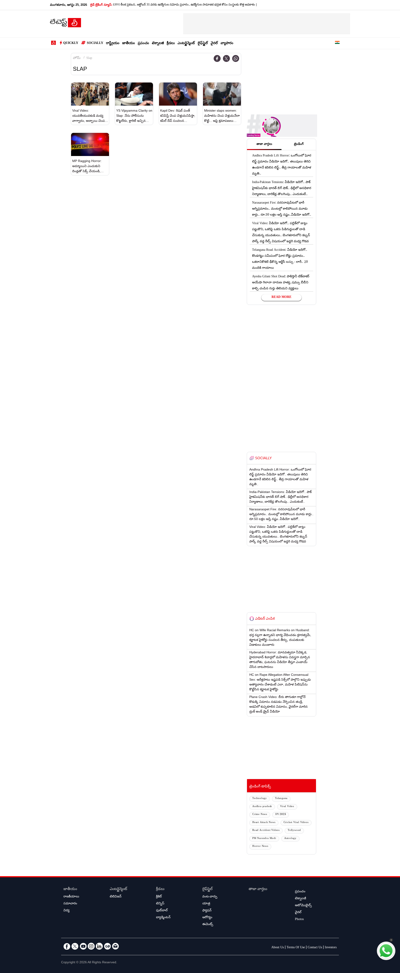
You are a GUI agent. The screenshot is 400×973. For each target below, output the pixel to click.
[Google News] (107, 946)
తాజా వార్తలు (258, 889)
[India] (337, 43)
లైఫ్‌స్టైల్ (203, 43)
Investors (331, 947)
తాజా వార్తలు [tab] (264, 144)
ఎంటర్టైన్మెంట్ (186, 43)
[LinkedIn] (99, 946)
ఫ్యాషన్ (207, 910)
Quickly (70, 43)
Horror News (260, 846)
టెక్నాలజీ (158, 43)
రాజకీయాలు (71, 897)
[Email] (115, 946)
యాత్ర (206, 903)
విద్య (66, 910)
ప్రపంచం (143, 43)
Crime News (259, 815)
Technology (259, 799)
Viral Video (287, 807)
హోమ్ (77, 58)
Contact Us (315, 947)
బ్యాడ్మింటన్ (163, 917)
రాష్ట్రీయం (112, 43)
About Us (277, 947)
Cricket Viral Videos (296, 823)
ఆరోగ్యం (207, 917)
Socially (95, 43)
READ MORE (281, 297)
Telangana (281, 799)
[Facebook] (217, 58)
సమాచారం (70, 903)
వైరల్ (214, 43)
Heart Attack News (263, 823)
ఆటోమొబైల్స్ (303, 905)
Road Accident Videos (266, 830)
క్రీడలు (171, 43)
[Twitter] (226, 58)
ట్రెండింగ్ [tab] (299, 144)
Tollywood (294, 830)
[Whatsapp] (235, 58)
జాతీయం (128, 43)
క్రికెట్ (159, 897)
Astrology (290, 839)
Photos (299, 919)
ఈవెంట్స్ (207, 924)
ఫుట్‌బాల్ (162, 910)
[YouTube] (83, 946)
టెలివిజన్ (116, 897)
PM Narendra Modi (264, 839)
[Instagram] (91, 946)
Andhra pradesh (262, 807)
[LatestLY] (65, 24)
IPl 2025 (280, 815)
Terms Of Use (296, 947)
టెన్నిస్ (160, 903)
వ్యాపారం (227, 43)
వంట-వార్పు (209, 897)
